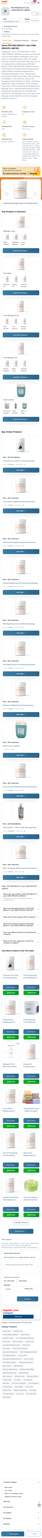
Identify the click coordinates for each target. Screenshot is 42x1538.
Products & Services (21, 40)
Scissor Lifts (30, 1341)
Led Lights (17, 1380)
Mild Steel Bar (18, 1366)
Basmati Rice (25, 1334)
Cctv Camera (28, 1380)
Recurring (23, 1281)
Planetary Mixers (32, 1376)
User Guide (8, 1490)
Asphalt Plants (23, 1373)
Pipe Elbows (7, 1397)
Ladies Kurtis (7, 1380)
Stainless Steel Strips (27, 1369)
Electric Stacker (18, 1341)
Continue (27, 1299)
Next (35, 194)
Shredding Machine (9, 1355)
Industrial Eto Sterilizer (10, 1352)
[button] (36, 13)
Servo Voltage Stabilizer (10, 1334)
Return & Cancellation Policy (14, 1493)
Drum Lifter (6, 1341)
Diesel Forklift (28, 1359)
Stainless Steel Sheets (10, 1369)
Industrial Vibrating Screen (11, 1345)
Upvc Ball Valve (31, 1394)
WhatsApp (33, 173)
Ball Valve (6, 1383)
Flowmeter (6, 1348)
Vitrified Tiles (7, 1390)
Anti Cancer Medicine (19, 1383)
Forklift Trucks (18, 1331)
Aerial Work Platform (9, 1362)
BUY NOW (20, 470)
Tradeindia (5, 1322)
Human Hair (7, 1331)
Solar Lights (19, 1387)
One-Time (10, 1281)
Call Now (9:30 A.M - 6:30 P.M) (15, 173)
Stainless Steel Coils (20, 1390)
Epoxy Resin (7, 1366)
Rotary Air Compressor (20, 1348)
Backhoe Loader (8, 1338)
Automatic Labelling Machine (12, 1359)
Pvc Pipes (33, 1390)
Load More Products (21, 1222)
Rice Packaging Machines (28, 1352)
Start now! (18, 1316)
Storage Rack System (26, 1362)
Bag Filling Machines (9, 1373)
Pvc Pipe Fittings (8, 1394)
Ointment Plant (19, 1376)
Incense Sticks (7, 1387)
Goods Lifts (29, 1387)
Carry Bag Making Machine (25, 1338)
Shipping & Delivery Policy (13, 1496)
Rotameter (26, 1345)
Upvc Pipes (20, 1394)
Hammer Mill (22, 1355)
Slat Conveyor (7, 1376)
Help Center (8, 1487)
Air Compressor (34, 1383)
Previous (6, 194)
